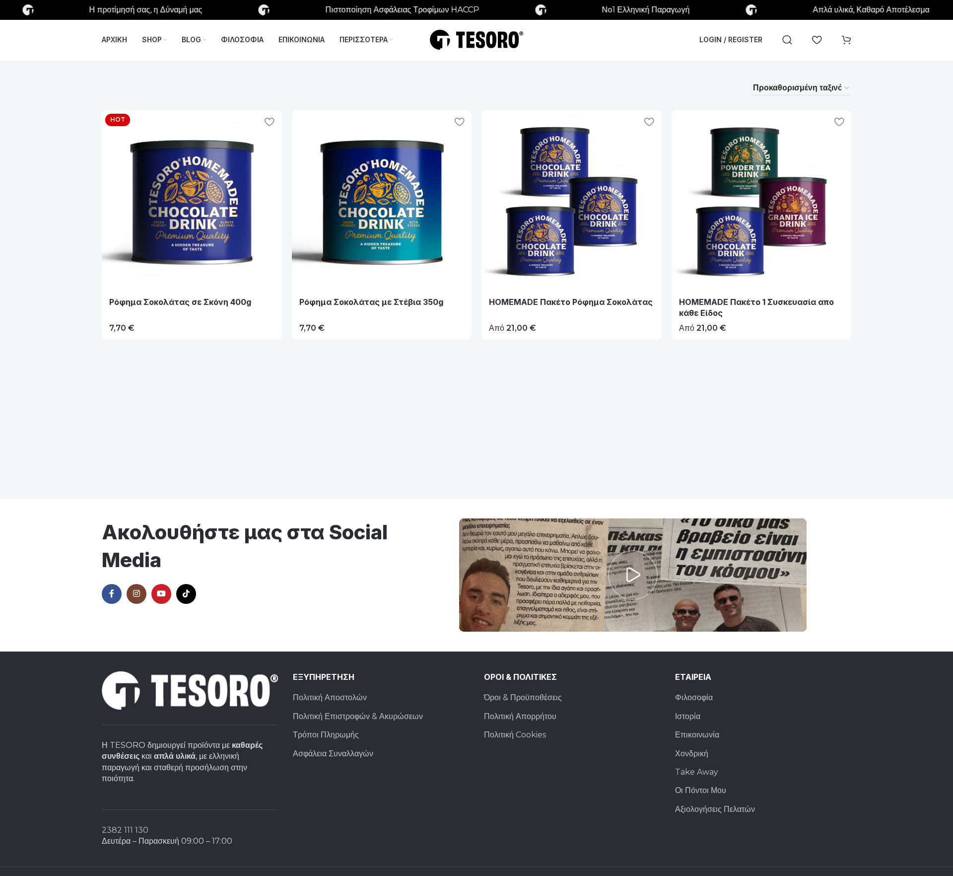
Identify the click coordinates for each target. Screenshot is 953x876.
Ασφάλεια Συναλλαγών (333, 753)
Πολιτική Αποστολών (330, 697)
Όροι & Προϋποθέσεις (523, 697)
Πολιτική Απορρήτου (520, 716)
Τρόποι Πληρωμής (326, 734)
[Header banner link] (476, 10)
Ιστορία (687, 716)
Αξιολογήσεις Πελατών (715, 809)
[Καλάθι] (846, 40)
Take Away (696, 772)
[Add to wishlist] (269, 121)
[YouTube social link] (161, 594)
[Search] (787, 40)
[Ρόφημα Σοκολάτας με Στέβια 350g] (382, 200)
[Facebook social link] (112, 594)
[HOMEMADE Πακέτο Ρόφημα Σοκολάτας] (571, 200)
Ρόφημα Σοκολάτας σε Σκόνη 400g (180, 302)
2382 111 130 (125, 830)
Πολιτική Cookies (515, 734)
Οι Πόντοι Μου (700, 790)
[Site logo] (476, 39)
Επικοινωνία (697, 734)
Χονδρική (691, 753)
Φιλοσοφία (694, 697)
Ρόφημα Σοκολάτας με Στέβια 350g (371, 302)
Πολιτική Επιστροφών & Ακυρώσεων (358, 716)
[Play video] (633, 575)
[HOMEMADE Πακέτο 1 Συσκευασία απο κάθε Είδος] (762, 200)
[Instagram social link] (136, 594)
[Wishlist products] (816, 40)
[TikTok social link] (186, 594)
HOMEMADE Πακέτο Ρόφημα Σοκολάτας (571, 302)
